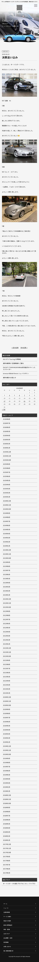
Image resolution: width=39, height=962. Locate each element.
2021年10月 (7, 656)
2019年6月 (6, 771)
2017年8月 (6, 861)
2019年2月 (6, 787)
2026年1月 (6, 448)
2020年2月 (6, 738)
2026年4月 (6, 435)
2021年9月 (6, 660)
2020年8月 (6, 713)
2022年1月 (6, 644)
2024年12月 (7, 501)
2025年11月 (7, 456)
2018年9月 (6, 807)
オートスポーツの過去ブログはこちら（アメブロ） (19, 884)
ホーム (3, 26)
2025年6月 (6, 476)
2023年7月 (6, 570)
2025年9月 (6, 464)
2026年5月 (6, 431)
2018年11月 (7, 799)
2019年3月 (6, 783)
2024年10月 (7, 509)
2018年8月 (6, 812)
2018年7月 (6, 816)
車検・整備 (7, 929)
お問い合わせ (7, 946)
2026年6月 (6, 427)
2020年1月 (6, 742)
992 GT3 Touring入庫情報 (12, 359)
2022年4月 (6, 632)
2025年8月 (6, 468)
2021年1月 (6, 693)
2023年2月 (6, 591)
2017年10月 (7, 852)
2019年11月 (7, 750)
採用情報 (6, 942)
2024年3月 (6, 538)
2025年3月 (6, 489)
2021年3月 (6, 685)
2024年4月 (6, 534)
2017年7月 (6, 865)
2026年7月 (6, 423)
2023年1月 (6, 595)
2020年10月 (7, 705)
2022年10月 (7, 607)
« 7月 (3, 410)
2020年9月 (6, 709)
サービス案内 (7, 916)
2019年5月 (6, 775)
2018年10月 (7, 803)
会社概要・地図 (8, 938)
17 (4, 401)
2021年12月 (7, 648)
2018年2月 (6, 836)
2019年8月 (6, 762)
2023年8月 (6, 566)
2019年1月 (6, 791)
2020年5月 (6, 726)
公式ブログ (8, 26)
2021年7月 (6, 668)
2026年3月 (6, 440)
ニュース (6, 908)
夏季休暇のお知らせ (9, 378)
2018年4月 (6, 828)
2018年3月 (6, 832)
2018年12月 (7, 795)
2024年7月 (6, 521)
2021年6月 (6, 673)
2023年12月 (7, 550)
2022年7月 (6, 619)
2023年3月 (6, 587)
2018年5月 (6, 824)
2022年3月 (6, 636)
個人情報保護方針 (9, 951)
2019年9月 (6, 758)
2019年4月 (6, 779)
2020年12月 (7, 697)
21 (24, 401)
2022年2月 (6, 640)
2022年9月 (6, 611)
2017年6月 (6, 869)
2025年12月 (7, 452)
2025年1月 (6, 497)
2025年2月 (6, 493)
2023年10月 (7, 558)
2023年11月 (7, 554)
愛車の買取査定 (8, 925)
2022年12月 (7, 599)
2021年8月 (6, 664)
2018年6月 (6, 820)
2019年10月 (7, 754)
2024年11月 (7, 505)
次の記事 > (24, 348)
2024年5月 (6, 530)
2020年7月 (6, 718)
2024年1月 (6, 546)
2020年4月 (6, 730)
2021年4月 (6, 681)
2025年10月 (7, 460)
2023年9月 (6, 562)
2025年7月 (6, 472)
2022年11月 (7, 603)
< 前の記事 (15, 348)
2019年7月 (6, 767)
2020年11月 (7, 701)
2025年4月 (6, 485)
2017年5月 (6, 873)
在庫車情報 (7, 912)
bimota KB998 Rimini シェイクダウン (16, 373)
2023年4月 (6, 583)
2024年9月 (6, 513)
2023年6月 (6, 574)
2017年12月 (7, 844)
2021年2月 (6, 689)
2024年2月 (6, 542)
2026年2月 (6, 444)
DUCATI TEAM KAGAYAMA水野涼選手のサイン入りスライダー (19, 368)
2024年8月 (6, 517)
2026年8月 (6, 419)
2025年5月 (6, 480)
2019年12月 (7, 746)
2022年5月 (6, 628)
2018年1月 (6, 840)
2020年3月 (6, 734)
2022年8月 (6, 615)
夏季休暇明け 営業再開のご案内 (13, 363)
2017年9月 (6, 857)
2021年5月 (6, 677)
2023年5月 (6, 579)
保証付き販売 (7, 921)
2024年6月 (6, 525)
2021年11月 (7, 652)
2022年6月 (6, 624)
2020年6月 (6, 722)
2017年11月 (7, 848)
